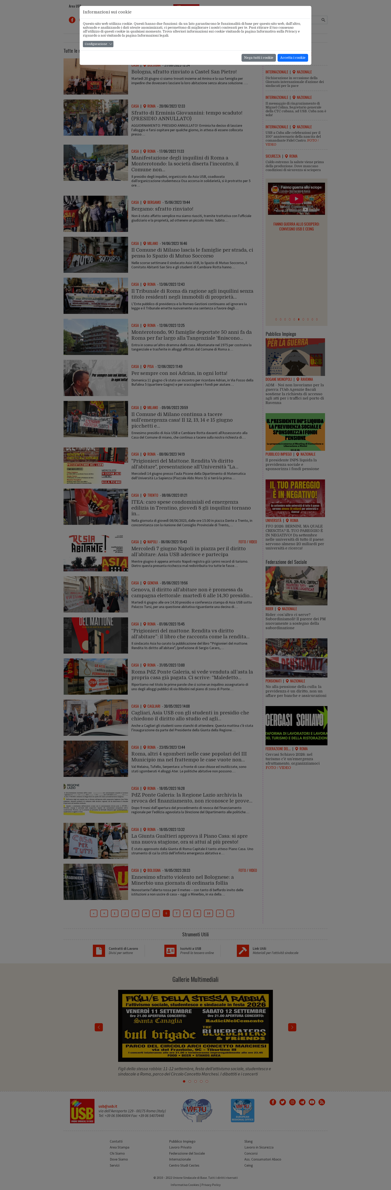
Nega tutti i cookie (258, 58)
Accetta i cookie (292, 58)
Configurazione (96, 44)
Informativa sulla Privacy (277, 31)
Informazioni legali (152, 35)
